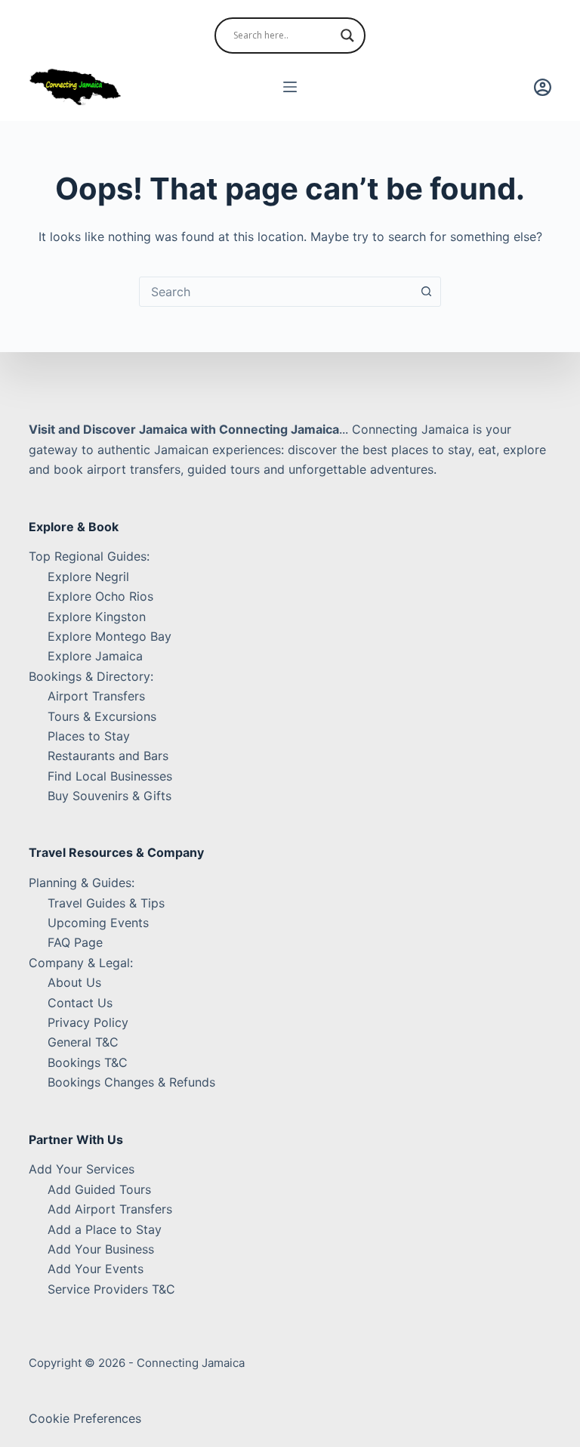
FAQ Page (75, 942)
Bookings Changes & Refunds (131, 1082)
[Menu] (290, 87)
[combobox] (276, 292)
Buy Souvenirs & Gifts (109, 795)
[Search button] (426, 291)
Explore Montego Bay (109, 636)
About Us (74, 982)
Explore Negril (88, 576)
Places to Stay (89, 736)
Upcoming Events (98, 922)
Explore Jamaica (95, 655)
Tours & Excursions (102, 716)
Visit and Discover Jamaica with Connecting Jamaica (184, 429)
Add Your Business (101, 1249)
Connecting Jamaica (191, 1363)
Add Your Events (95, 1268)
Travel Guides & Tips (106, 903)
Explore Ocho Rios (100, 596)
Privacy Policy (88, 1022)
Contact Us (80, 1002)
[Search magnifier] (347, 35)
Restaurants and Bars (108, 755)
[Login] (542, 87)
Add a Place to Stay (105, 1229)
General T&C (83, 1042)
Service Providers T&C (111, 1289)
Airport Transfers (96, 695)
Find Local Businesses (110, 776)
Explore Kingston (97, 616)
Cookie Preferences (85, 1418)
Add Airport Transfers (110, 1209)
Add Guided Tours (99, 1189)
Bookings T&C (88, 1062)
